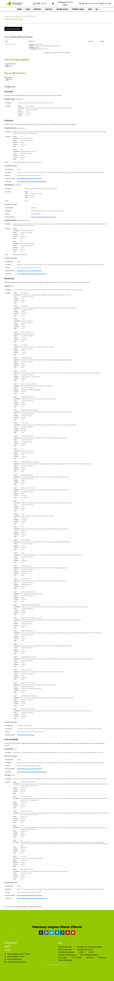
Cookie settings (10, 943)
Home (19, 9)
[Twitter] (51, 932)
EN (97, 9)
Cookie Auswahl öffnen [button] (13, 29)
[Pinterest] (67, 932)
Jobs (90, 9)
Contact (49, 9)
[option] (109, 979)
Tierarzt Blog (78, 9)
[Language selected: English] (109, 979)
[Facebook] (46, 932)
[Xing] (62, 932)
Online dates (62, 9)
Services (37, 9)
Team (27, 9)
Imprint (7, 946)
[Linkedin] (57, 932)
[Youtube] (73, 932)
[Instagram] (41, 932)
